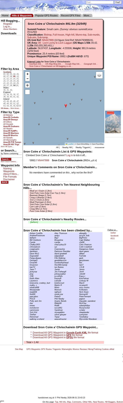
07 (8, 76)
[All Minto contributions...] (53, 287)
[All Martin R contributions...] (53, 285)
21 (4, 83)
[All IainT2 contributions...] (29, 267)
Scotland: (7, 72)
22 (8, 83)
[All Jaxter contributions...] (53, 269)
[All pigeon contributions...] (78, 299)
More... (87, 15)
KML (3, 53)
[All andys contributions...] (53, 235)
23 (11, 83)
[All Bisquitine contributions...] (53, 240)
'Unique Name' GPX (11, 43)
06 (4, 76)
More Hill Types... (7, 146)
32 (11, 90)
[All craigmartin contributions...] (29, 249)
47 (17, 101)
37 (17, 94)
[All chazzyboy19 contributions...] (53, 244)
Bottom (120, 402)
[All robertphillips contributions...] (78, 305)
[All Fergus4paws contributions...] (29, 258)
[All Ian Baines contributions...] (53, 267)
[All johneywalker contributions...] (53, 274)
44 (8, 101)
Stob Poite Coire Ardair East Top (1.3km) (47, 193)
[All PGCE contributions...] (29, 299)
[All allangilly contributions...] (78, 233)
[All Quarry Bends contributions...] (53, 301)
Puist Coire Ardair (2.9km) (41, 211)
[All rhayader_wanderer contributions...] (78, 301)
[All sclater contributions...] (78, 310)
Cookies (105, 349)
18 (11, 81)
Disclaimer (9, 179)
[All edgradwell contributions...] (53, 256)
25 (17, 83)
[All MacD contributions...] (78, 283)
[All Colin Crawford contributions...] (78, 247)
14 (14, 79)
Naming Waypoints (8, 170)
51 (14, 103)
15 (17, 79)
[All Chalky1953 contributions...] (29, 244)
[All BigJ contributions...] (53, 238)
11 (4, 79)
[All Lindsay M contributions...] (78, 281)
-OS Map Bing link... (54, 64)
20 (17, 81)
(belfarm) (34, 222)
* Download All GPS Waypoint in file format (63, 332)
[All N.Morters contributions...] (78, 290)
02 (8, 74)
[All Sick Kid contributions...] (29, 312)
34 (8, 94)
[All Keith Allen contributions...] (29, 278)
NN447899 (48, 40)
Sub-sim (31, 37)
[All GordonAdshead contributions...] (53, 262)
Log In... (61, 176)
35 (11, 94)
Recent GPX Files (70, 15)
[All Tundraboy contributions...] (78, 317)
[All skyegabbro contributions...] (53, 312)
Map (69, 402)
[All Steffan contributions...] (29, 314)
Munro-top (81, 34)
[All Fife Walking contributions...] (53, 258)
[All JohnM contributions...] (78, 274)
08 (11, 76)
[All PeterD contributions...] (53, 296)
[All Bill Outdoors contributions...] (29, 240)
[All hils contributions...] (78, 262)
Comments (76, 402)
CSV (3, 63)
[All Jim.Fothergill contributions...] (53, 272)
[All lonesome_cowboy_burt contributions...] (29, 283)
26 (4, 85)
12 (7, 79)
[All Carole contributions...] (29, 242)
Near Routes (98, 402)
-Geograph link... (90, 64)
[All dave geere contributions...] (78, 251)
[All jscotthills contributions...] (53, 276)
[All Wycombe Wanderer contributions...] (78, 319)
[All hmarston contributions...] (29, 265)
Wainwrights (67, 349)
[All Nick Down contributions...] (78, 292)
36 (14, 94)
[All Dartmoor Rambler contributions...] (53, 251)
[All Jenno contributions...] (78, 269)
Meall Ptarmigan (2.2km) (40, 202)
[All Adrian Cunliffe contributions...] (29, 233)
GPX (3, 38)
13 (11, 79)
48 (4, 103)
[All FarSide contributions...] (78, 256)
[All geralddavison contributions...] (53, 260)
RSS (113, 238)
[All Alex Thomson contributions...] (53, 233)
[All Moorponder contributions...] (29, 290)
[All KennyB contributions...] (53, 278)
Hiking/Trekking (94, 349)
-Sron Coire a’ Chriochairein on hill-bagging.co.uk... (51, 66)
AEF (3, 58)
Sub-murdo (93, 34)
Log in (69, 155)
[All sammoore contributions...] (29, 310)
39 (8, 97)
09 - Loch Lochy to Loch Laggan (55, 43)
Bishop (48, 34)
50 (11, 103)
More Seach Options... (9, 161)
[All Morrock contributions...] (53, 290)
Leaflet (70, 144)
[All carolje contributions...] (53, 242)
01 (4, 74)
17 (8, 81)
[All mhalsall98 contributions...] (29, 287)
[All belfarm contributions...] (29, 238)
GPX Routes (46, 349)
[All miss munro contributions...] (78, 287)
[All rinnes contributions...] (29, 305)
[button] (65, 105)
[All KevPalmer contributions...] (78, 278)
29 (17, 85)
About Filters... (11, 174)
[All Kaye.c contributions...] (78, 276)
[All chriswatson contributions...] (29, 247)
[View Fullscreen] (27, 92)
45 (11, 101)
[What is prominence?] (65, 53)
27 (8, 85)
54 (8, 106)
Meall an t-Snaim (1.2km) (41, 191)
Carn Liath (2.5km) (38, 206)
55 (11, 106)
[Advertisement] (68, 374)
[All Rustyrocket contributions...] (78, 308)
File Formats (10, 176)
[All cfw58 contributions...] (78, 242)
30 (4, 90)
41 (14, 97)
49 (8, 103)
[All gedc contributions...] (78, 258)
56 (14, 106)
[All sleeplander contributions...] (78, 312)
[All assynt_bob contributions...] (78, 235)
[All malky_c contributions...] (29, 285)
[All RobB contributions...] (53, 305)
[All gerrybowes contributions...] (78, 260)
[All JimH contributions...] (78, 272)
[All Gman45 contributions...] (29, 262)
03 (11, 74)
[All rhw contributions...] (29, 303)
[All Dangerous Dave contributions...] (78, 249)
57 (20, 106)
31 (8, 90)
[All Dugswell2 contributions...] (29, 256)
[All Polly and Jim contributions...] (29, 301)
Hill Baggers (110, 402)
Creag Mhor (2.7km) (38, 209)
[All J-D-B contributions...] (78, 267)
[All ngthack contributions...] (53, 292)
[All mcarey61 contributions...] (78, 285)
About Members (10, 29)
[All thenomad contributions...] (29, 317)
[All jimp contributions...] (29, 274)
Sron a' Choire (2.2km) (39, 200)
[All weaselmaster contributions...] (53, 319)
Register (7, 24)
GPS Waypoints (33, 349)
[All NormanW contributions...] (78, 294)
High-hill (69, 34)
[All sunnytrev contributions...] (78, 314)
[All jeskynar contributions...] (29, 272)
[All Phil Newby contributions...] (53, 299)
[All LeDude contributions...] (53, 281)
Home (5, 15)
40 (11, 97)
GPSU (4, 48)
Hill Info (62, 402)
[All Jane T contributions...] (29, 269)
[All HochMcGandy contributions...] (53, 265)
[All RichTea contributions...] (78, 303)
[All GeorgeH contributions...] (29, 260)
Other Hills (87, 402)
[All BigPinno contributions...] (78, 238)
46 (14, 101)
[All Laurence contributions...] (29, 281)
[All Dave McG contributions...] (29, 253)
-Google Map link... (73, 64)
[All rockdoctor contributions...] (29, 308)
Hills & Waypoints (22, 15)
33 (4, 94)
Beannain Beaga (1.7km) (40, 195)
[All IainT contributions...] (78, 265)
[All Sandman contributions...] (53, 310)
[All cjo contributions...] (53, 247)
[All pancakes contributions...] (29, 296)
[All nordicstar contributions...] (53, 294)
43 (4, 101)
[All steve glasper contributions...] (53, 314)
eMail (112, 349)
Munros (76, 349)
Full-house (58, 34)
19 (14, 81)
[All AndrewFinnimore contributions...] (29, 235)
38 (4, 97)
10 (17, 76)
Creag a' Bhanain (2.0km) (41, 197)
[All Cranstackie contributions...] (53, 249)
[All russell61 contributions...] (53, 308)
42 (17, 97)
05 (17, 74)
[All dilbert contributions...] (78, 253)
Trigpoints (56, 349)
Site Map (19, 349)
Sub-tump (42, 37)
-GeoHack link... (36, 64)
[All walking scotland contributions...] (29, 319)
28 (11, 85)
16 (4, 81)
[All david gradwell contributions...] (53, 253)
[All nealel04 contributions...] (29, 292)
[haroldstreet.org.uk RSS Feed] (24, 349)
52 (17, 103)
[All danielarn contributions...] (29, 251)
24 (14, 83)
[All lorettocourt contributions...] (53, 283)
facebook (114, 236)
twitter (113, 233)
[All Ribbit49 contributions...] (53, 303)
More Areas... (15, 108)
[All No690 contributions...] (29, 294)
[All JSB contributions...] (29, 276)
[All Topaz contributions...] (53, 317)
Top (56, 402)
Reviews (83, 349)
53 (4, 106)
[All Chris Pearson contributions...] (78, 244)
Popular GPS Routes (46, 15)
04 (14, 74)
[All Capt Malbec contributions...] (78, 240)
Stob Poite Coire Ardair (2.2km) (43, 204)
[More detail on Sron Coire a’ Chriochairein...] (51, 160)
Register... (36, 176)
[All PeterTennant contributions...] (78, 296)
